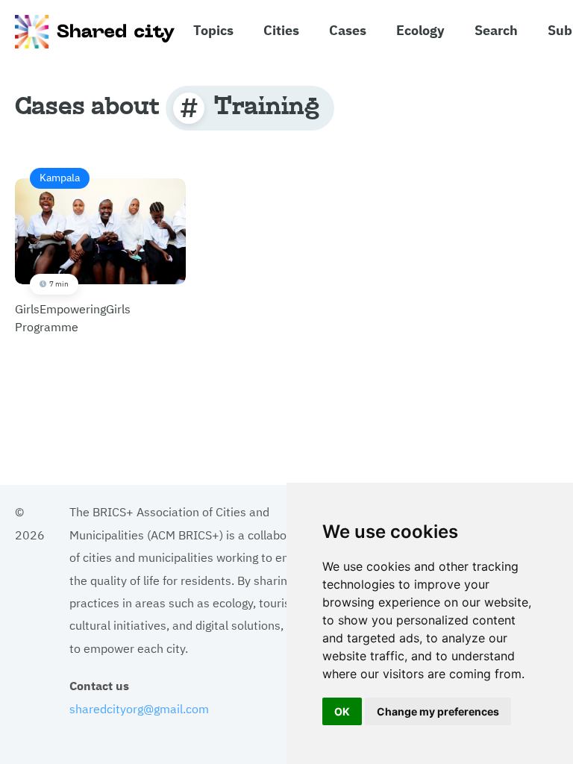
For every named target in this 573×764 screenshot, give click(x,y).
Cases (347, 29)
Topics (213, 29)
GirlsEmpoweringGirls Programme (73, 251)
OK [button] (342, 711)
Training (266, 105)
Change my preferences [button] (438, 711)
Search (496, 29)
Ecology (420, 29)
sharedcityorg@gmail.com (139, 708)
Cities (281, 29)
